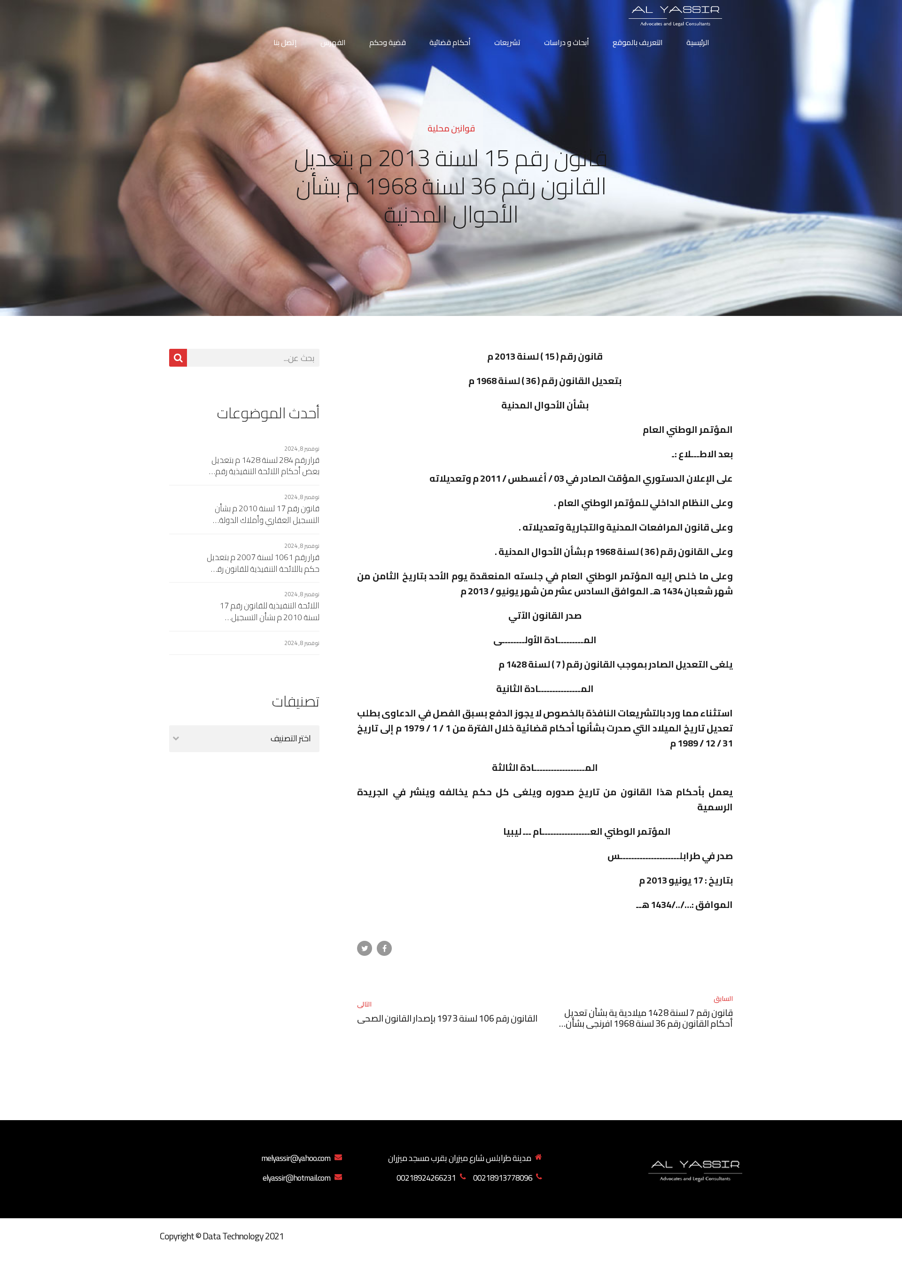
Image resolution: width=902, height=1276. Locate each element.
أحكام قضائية (450, 42)
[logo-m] (695, 1169)
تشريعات (507, 42)
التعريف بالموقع (638, 42)
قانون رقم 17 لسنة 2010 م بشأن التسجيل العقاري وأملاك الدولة (267, 514)
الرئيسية (697, 42)
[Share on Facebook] (384, 948)
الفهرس (333, 42)
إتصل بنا (285, 42)
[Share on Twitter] (364, 948)
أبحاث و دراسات (566, 42)
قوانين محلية (451, 128)
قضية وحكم (387, 42)
